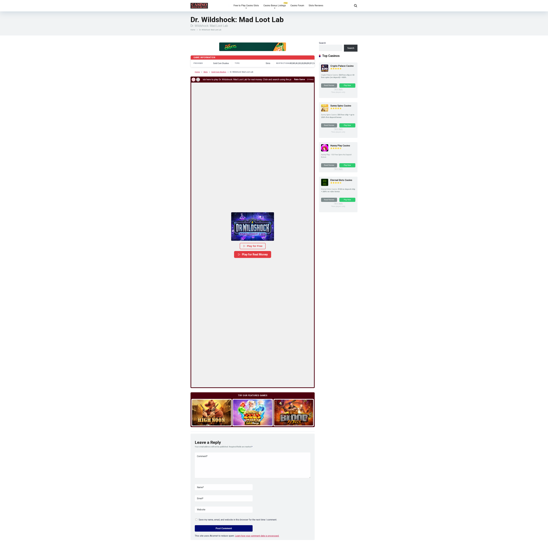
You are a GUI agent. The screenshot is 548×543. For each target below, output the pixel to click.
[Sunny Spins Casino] (324, 110)
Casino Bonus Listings (274, 5)
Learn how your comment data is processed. (257, 535)
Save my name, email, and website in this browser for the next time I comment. (238, 519)
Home (193, 30)
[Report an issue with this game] (193, 79)
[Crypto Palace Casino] (324, 71)
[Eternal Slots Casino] (324, 185)
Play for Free (254, 246)
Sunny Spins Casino (340, 105)
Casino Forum (297, 5)
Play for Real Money (255, 254)
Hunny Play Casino (340, 145)
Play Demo (211, 412)
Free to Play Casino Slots (246, 5)
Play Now (347, 85)
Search (322, 43)
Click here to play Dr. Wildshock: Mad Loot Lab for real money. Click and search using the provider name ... (227, 79)
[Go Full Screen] (198, 79)
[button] (252, 226)
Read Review (329, 85)
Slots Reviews (316, 5)
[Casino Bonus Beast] (199, 5)
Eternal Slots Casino (341, 180)
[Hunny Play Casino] (324, 150)
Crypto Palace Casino (342, 66)
